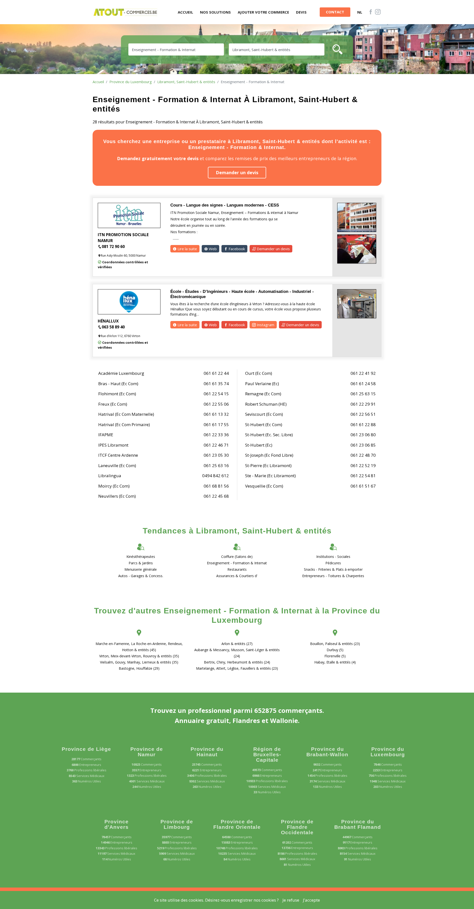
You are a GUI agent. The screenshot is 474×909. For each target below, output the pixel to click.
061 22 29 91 (363, 404)
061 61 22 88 (363, 424)
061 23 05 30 (216, 455)
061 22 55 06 (216, 404)
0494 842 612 (215, 475)
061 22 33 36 (216, 434)
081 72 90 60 (113, 246)
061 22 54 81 (363, 475)
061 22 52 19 (363, 465)
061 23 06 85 (363, 445)
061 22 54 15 (216, 394)
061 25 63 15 (363, 394)
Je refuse (290, 900)
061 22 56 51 (363, 414)
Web (212, 248)
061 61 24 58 (363, 383)
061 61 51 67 (363, 486)
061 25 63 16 (216, 465)
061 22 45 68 (216, 496)
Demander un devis (237, 172)
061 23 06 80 (363, 434)
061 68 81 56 (216, 486)
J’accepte (311, 900)
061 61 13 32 (216, 414)
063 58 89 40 (113, 327)
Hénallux (108, 321)
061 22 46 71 (216, 445)
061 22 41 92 (363, 373)
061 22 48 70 (363, 455)
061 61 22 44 (216, 373)
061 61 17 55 (216, 424)
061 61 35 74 (216, 383)
